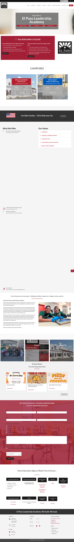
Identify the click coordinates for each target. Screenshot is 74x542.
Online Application (55, 518)
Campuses (39, 5)
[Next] (69, 379)
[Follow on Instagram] (38, 519)
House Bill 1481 (11, 385)
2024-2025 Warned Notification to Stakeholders (42, 491)
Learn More (42, 503)
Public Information (56, 5)
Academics (33, 5)
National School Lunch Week (56, 373)
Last (37, 414)
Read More (10, 388)
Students (44, 5)
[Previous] (4, 379)
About (28, 5)
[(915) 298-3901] (72, 1)
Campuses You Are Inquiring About (12, 423)
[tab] (55, 132)
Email (38, 417)
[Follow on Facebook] (37, 519)
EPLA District (10, 426)
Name (7, 410)
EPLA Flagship (10, 428)
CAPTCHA (8, 450)
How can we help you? (10, 434)
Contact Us (64, 5)
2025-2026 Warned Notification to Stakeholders (42, 486)
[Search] (67, 5)
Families (49, 5)
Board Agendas (13, 501)
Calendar (53, 520)
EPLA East (9, 430)
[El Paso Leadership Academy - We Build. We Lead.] (5, 5)
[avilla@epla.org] (70, 1)
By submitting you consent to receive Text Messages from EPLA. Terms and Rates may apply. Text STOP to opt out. (25, 448)
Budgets (52, 483)
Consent (8, 446)
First (7, 414)
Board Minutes (13, 504)
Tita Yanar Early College (11, 432)
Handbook (53, 521)
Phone (7, 417)
